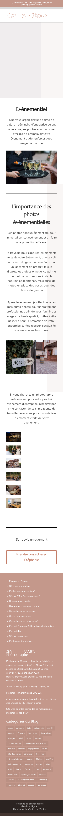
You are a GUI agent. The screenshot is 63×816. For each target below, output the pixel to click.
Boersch (21, 733)
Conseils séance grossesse (22, 611)
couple (38, 738)
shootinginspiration (25, 779)
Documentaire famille (20, 601)
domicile (11, 748)
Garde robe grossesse (20, 616)
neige (47, 764)
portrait (37, 769)
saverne (11, 779)
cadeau (29, 738)
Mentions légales (30, 806)
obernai (18, 769)
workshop (41, 785)
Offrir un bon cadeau (19, 586)
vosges (31, 785)
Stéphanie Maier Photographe (27, 16)
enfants (21, 748)
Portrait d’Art (15, 631)
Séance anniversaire (19, 636)
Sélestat (21, 785)
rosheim (42, 774)
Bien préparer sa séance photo (24, 606)
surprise (11, 785)
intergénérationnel (15, 759)
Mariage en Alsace (18, 581)
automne (20, 728)
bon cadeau (33, 733)
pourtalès (47, 769)
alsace (10, 728)
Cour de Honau (14, 743)
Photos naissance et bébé (22, 591)
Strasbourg (42, 779)
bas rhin (11, 733)
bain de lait (39, 728)
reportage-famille (28, 774)
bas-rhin (50, 728)
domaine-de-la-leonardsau (35, 743)
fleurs (44, 748)
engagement (33, 748)
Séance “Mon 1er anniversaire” (24, 596)
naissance (29, 764)
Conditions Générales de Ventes (29, 809)
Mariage (39, 759)
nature (39, 764)
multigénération (14, 764)
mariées (49, 759)
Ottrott (28, 769)
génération (28, 754)
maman (30, 759)
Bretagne (11, 738)
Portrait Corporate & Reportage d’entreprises (31, 626)
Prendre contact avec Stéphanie (31, 557)
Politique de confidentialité (30, 803)
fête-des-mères (14, 754)
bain (29, 728)
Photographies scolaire (20, 641)
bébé (21, 738)
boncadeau (46, 733)
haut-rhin (40, 754)
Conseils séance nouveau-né (23, 621)
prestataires (13, 774)
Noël (10, 769)
